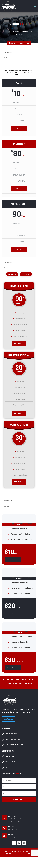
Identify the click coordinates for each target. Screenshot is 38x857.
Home (13, 43)
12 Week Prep (10, 756)
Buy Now (17, 129)
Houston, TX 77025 (14, 821)
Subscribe (11, 559)
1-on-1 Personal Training (14, 745)
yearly (26, 274)
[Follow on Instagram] (24, 843)
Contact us (8, 719)
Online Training (11, 734)
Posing (7, 767)
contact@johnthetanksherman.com (20, 837)
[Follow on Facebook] (14, 843)
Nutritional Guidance (13, 739)
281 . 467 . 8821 (13, 829)
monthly (12, 274)
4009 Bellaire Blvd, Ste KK (17, 819)
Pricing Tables (23, 43)
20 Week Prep (10, 762)
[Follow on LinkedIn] (19, 843)
